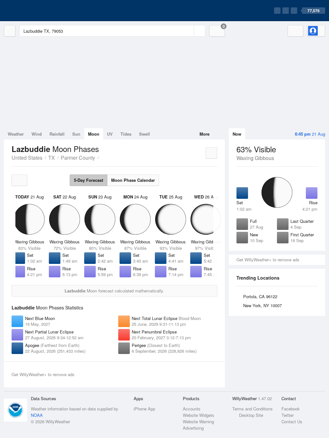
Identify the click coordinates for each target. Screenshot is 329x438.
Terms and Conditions (252, 409)
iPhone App (144, 409)
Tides (125, 134)
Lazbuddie (102, 157)
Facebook (290, 409)
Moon (93, 134)
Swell (144, 134)
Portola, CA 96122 (260, 296)
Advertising (193, 428)
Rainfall (57, 134)
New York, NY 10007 (262, 305)
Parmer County (78, 157)
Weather (16, 134)
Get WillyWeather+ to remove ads (267, 260)
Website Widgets (198, 415)
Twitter (287, 415)
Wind (36, 134)
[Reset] (188, 30)
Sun (76, 134)
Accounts (191, 409)
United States (27, 157)
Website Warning (198, 421)
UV (110, 134)
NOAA (37, 415)
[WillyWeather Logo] (34, 10)
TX (51, 157)
